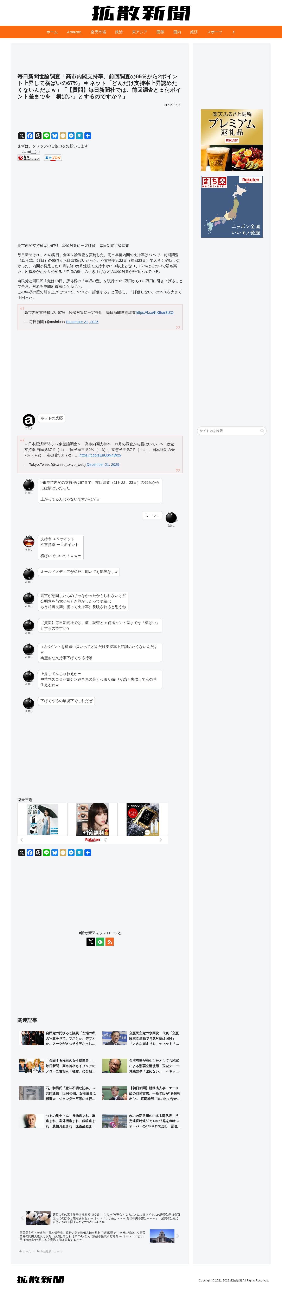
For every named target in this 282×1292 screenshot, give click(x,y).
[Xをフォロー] (90, 942)
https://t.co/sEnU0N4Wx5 (100, 455)
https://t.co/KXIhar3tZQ (155, 312)
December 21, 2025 (82, 322)
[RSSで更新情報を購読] (109, 942)
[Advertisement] (100, 60)
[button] (262, 430)
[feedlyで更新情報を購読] (100, 942)
